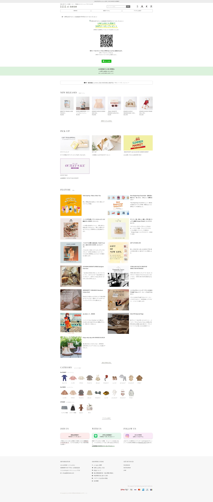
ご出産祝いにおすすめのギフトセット (101, 155)
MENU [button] (151, 7)
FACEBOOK (127, 465)
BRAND (75, 10)
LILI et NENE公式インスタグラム (138, 435)
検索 (128, 6)
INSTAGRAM (127, 467)
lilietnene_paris (142, 442)
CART (147, 7)
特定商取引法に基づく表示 (101, 475)
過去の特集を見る (106, 362)
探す (137, 7)
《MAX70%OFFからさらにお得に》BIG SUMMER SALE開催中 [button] (106, 1)
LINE (125, 470)
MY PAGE (142, 7)
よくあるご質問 (98, 465)
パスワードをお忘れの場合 (101, 478)
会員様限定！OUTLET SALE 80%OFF (69, 178)
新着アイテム (106, 10)
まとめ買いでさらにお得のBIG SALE (132, 155)
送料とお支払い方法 (99, 467)
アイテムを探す (137, 10)
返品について (97, 470)
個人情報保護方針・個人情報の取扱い (104, 473)
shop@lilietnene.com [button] (68, 473)
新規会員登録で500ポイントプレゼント (74, 435)
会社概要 (96, 481)
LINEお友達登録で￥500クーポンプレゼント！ (107, 435)
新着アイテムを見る (106, 120)
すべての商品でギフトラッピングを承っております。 (73, 155)
